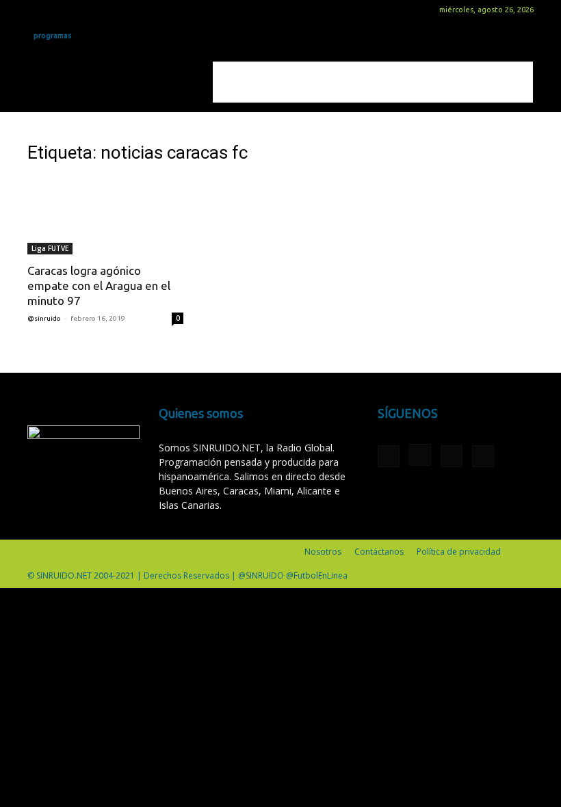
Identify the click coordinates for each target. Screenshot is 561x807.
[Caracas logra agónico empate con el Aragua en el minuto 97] (105, 215)
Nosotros (322, 551)
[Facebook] (37, 9)
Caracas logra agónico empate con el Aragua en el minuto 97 (98, 285)
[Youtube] (105, 9)
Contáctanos (379, 551)
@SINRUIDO (44, 318)
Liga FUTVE (49, 248)
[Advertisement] (373, 82)
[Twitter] (83, 9)
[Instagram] (60, 9)
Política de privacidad (459, 551)
